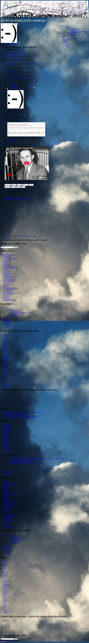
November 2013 (7, 429)
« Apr (2, 405)
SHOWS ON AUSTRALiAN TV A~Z (79, 31)
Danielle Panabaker (12, 140)
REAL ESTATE (7, 291)
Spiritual (4, 377)
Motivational (6, 366)
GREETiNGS (6, 271)
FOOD (5, 269)
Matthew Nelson (19, 74)
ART (63, 37)
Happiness (5, 356)
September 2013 (7, 431)
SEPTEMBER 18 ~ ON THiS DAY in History (18, 197)
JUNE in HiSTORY (7, 279)
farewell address (21, 55)
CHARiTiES (6, 264)
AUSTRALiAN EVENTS (9, 259)
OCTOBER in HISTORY (9, 289)
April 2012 (5, 451)
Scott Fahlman (13, 87)
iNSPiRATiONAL (7, 274)
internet (4, 362)
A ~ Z (63, 26)
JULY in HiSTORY (7, 278)
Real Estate (5, 600)
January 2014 (6, 426)
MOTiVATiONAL (7, 284)
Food (4, 351)
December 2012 (6, 441)
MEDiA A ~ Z (68, 27)
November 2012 (7, 442)
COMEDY (5, 265)
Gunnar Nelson (11, 74)
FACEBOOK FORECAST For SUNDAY (13, 413)
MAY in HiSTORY (7, 281)
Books (4, 564)
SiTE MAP (64, 41)
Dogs (4, 346)
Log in (4, 470)
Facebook (5, 349)
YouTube (5, 386)
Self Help (5, 375)
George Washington (12, 55)
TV (4, 381)
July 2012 (5, 447)
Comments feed (6, 472)
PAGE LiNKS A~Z (75, 35)
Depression (5, 345)
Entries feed (6, 471)
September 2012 (7, 445)
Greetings (6, 355)
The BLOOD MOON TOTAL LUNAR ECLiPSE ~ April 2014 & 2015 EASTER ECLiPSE (24, 412)
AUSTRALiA (68, 43)
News (4, 368)
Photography (5, 371)
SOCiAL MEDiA (7, 294)
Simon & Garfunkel (12, 82)
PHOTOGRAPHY (66, 40)
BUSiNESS (6, 261)
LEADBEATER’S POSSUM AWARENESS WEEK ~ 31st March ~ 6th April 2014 (22, 416)
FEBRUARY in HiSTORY (9, 268)
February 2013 (6, 439)
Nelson (12, 76)
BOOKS (5, 260)
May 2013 (5, 435)
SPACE (67, 45)
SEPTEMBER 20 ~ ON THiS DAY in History (19, 198)
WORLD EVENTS (7, 299)
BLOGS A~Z (74, 33)
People (4, 370)
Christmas (5, 343)
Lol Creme (10, 62)
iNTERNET (6, 275)
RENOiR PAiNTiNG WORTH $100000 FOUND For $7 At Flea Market (26, 463)
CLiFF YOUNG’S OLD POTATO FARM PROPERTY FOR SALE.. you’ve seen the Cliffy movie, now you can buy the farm (36, 458)
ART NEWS (6, 256)
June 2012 (5, 449)
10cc (30, 62)
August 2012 (6, 446)
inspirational (6, 361)
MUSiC (5, 285)
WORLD (67, 46)
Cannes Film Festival (16, 59)
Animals (5, 334)
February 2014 (6, 425)
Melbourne (5, 363)
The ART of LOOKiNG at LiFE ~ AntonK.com (23, 20)
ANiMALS (6, 254)
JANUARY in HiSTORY (9, 276)
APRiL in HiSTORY (8, 255)
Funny (4, 352)
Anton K (15, 53)
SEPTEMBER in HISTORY (11, 43)
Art (4, 335)
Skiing (4, 376)
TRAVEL (64, 42)
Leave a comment (22, 53)
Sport (4, 379)
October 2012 (6, 444)
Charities (5, 341)
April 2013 (5, 436)
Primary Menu (63, 23)
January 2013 (6, 440)
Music (5, 367)
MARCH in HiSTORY (8, 280)
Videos (4, 382)
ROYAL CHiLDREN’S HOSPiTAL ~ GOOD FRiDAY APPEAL (27, 459)
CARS (4, 263)
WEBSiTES (6, 298)
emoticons (31, 87)
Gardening (5, 353)
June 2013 (5, 434)
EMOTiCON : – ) (14, 85)
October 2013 (6, 430)
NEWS (5, 286)
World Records (6, 385)
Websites (5, 384)
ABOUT (64, 36)
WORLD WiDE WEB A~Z (74, 32)
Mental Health (5, 591)
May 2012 (5, 450)
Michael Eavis (29, 78)
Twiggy (9, 67)
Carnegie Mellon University (17, 88)
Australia (5, 336)
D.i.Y (4, 344)
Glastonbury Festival (16, 78)
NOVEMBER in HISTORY (9, 288)
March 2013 (6, 437)
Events (5, 348)
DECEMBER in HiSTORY (9, 266)
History (6, 196)
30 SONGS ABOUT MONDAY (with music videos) (15, 414)
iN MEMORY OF (7, 273)
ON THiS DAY (66, 38)
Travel (4, 380)
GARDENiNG (6, 270)
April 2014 (5, 424)
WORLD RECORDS (8, 300)
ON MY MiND (6, 290)
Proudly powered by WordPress (8, 640)
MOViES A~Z (74, 30)
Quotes (4, 372)
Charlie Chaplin (11, 71)
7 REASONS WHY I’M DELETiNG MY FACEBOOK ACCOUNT (18, 417)
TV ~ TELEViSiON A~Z (73, 28)
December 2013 (6, 427)
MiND (4, 283)
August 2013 (6, 432)
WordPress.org (6, 474)
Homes (4, 359)
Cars (4, 340)
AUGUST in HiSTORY (8, 258)
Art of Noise (10, 64)
